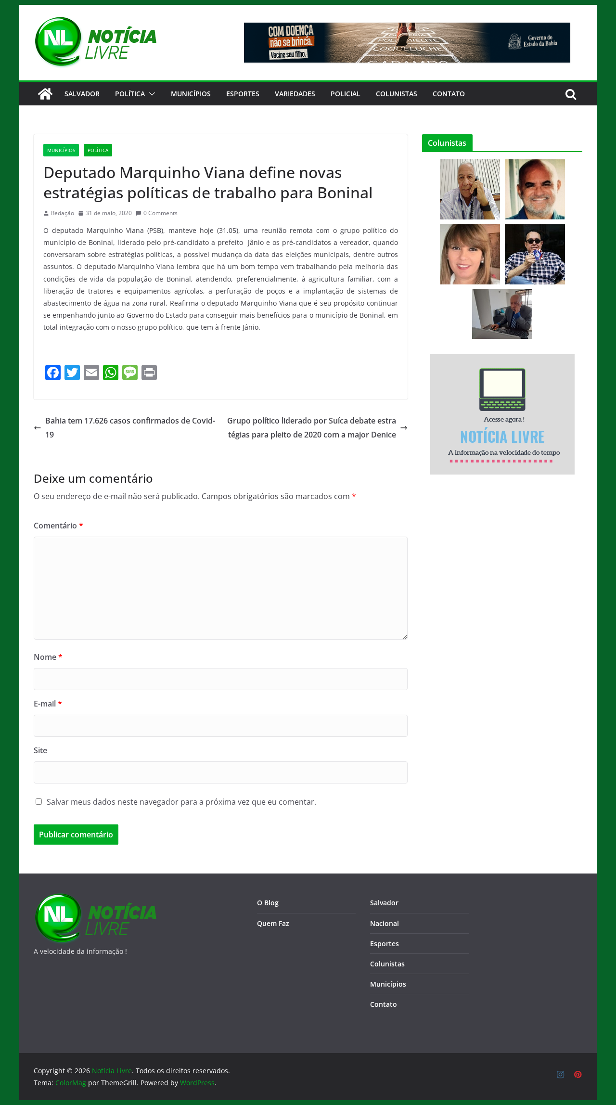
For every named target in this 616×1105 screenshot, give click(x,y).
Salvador (82, 93)
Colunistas (396, 93)
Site (40, 750)
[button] (150, 94)
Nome (48, 657)
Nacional (384, 923)
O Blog (268, 902)
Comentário (58, 525)
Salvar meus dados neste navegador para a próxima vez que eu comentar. (181, 802)
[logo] (95, 898)
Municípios (191, 93)
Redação (62, 213)
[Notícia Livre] (45, 93)
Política (130, 93)
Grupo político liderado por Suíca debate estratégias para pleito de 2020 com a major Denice (311, 427)
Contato (383, 1004)
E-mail (48, 703)
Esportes (242, 93)
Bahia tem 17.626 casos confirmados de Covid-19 (130, 427)
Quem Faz (273, 923)
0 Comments (160, 213)
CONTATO (449, 93)
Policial (345, 93)
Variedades (295, 93)
